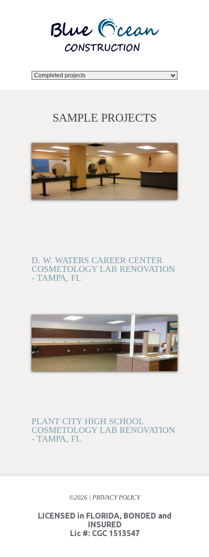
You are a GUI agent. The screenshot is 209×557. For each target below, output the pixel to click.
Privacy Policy (116, 458)
